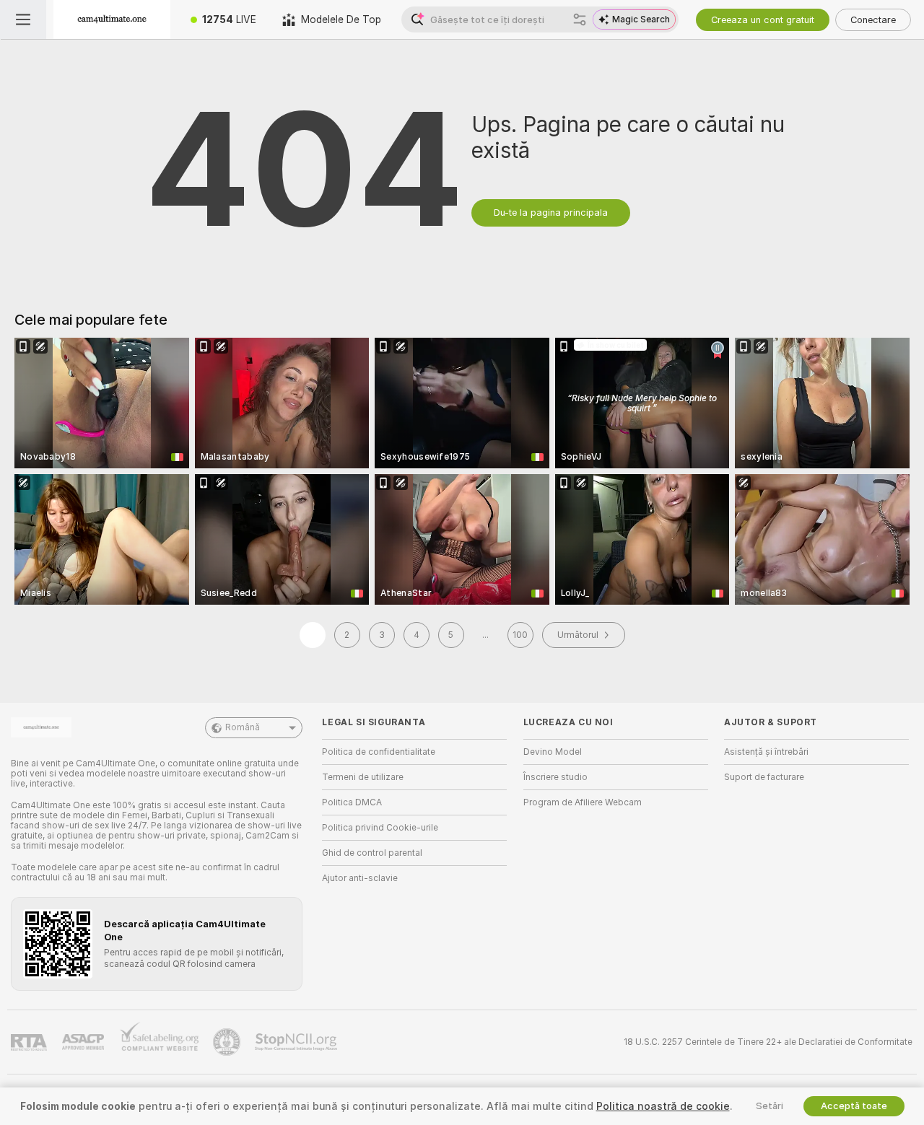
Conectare (873, 19)
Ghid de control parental (372, 853)
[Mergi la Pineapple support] (228, 1042)
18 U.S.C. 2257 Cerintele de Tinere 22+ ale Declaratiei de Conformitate (768, 1042)
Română (242, 727)
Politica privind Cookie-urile (380, 828)
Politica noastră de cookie (663, 1106)
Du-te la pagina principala (551, 212)
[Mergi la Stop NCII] (297, 1042)
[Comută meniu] (23, 19)
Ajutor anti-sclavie (360, 878)
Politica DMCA (352, 802)
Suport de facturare (764, 777)
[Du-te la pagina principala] (112, 19)
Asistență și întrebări (766, 752)
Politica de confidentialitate (378, 752)
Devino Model (552, 752)
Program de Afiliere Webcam (582, 802)
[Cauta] (580, 19)
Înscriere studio (555, 777)
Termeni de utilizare (363, 777)
